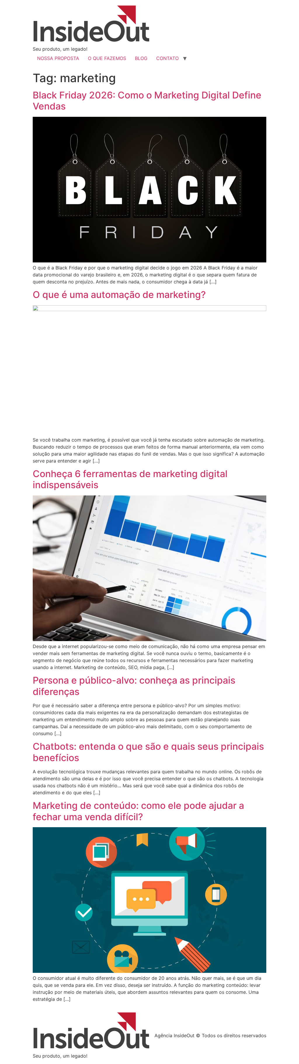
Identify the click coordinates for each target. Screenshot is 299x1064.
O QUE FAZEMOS (107, 58)
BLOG (141, 58)
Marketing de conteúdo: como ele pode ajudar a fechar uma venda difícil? (138, 811)
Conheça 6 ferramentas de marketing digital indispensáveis (130, 479)
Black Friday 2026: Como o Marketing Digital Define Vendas (147, 100)
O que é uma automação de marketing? (119, 294)
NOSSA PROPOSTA (58, 58)
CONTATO (167, 58)
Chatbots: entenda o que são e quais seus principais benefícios (148, 752)
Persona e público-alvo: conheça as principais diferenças (134, 686)
